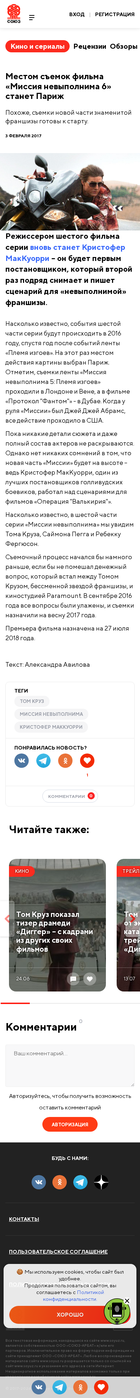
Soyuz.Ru (13, 13)
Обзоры (123, 46)
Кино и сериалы (37, 46)
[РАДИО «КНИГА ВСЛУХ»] (117, 1311)
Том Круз (32, 701)
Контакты (24, 1219)
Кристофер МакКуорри (51, 727)
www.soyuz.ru (112, 1340)
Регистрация (115, 14)
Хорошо (70, 1315)
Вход (77, 14)
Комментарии (70, 796)
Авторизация (70, 1124)
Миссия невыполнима (51, 714)
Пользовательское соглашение (58, 1252)
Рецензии (89, 46)
